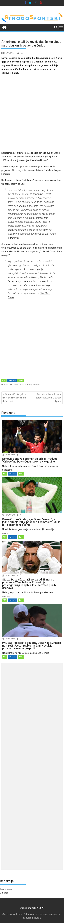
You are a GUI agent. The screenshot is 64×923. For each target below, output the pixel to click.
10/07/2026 (10, 515)
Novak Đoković (25, 384)
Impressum (6, 889)
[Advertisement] (32, 113)
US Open (36, 384)
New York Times (11, 384)
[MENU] (61, 27)
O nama (4, 892)
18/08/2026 (10, 455)
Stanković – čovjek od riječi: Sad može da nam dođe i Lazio (14, 398)
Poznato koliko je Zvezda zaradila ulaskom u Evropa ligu (49, 398)
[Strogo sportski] (32, 21)
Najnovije (12, 380)
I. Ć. (21, 53)
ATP (4, 380)
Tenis (20, 380)
